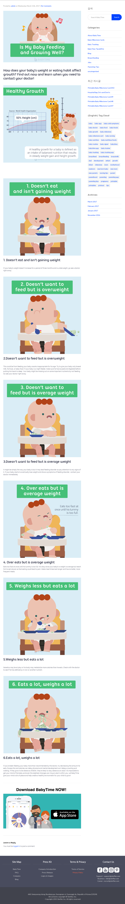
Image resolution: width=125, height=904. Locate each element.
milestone (98, 165)
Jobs (89, 62)
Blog (89, 53)
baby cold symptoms (111, 123)
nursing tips (104, 173)
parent (112, 173)
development (98, 161)
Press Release (47, 872)
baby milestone (105, 132)
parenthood (93, 177)
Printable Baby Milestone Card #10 (101, 88)
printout (101, 185)
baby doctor (93, 128)
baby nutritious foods (109, 140)
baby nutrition (94, 140)
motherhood (114, 165)
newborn (92, 169)
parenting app (114, 177)
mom (106, 165)
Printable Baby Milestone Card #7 (100, 106)
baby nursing (110, 136)
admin (13, 6)
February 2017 (93, 206)
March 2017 (92, 202)
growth (115, 161)
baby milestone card (96, 136)
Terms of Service (77, 869)
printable (114, 181)
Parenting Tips (93, 67)
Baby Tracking (93, 44)
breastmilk (115, 156)
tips (107, 185)
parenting (103, 177)
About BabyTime (94, 35)
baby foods (114, 128)
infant (91, 165)
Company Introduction (47, 869)
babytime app (94, 148)
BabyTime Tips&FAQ (96, 49)
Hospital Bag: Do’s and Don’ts (99, 92)
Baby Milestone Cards (96, 40)
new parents (93, 173)
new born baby (102, 169)
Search (116, 17)
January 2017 (93, 211)
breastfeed (93, 156)
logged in (16, 846)
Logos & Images (47, 876)
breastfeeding (104, 156)
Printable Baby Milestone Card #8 (100, 101)
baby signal (104, 144)
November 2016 (94, 215)
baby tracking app (107, 152)
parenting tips (94, 181)
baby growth (93, 132)
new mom (113, 169)
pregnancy (104, 181)
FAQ (16, 872)
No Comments (46, 6)
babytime (114, 144)
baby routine (93, 144)
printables (92, 185)
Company (16, 876)
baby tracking (94, 152)
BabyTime (17, 869)
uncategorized (93, 71)
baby (90, 123)
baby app (98, 123)
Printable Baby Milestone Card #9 (100, 97)
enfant (108, 161)
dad (90, 161)
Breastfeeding (93, 58)
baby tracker (105, 148)
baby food (103, 128)
